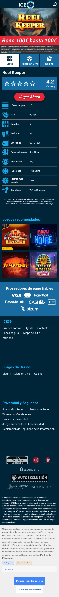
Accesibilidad (36, 424)
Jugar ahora (29, 97)
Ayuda (29, 328)
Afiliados (7, 337)
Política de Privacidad (15, 419)
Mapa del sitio (31, 333)
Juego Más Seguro (13, 409)
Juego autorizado (12, 424)
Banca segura (10, 333)
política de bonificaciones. (14, 52)
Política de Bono (39, 409)
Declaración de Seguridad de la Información (28, 429)
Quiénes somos (11, 328)
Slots (10, 63)
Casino (49, 63)
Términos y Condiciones (16, 414)
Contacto (42, 328)
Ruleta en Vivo (29, 63)
